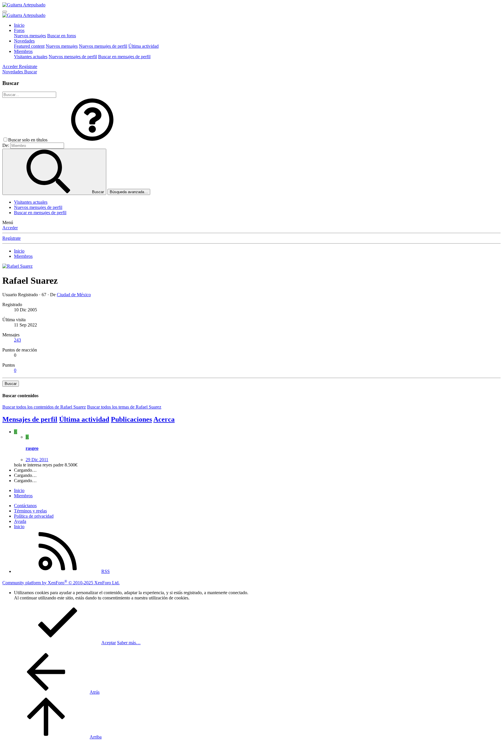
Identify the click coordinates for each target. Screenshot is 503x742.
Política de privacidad (34, 516)
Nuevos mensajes (30, 35)
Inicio (19, 25)
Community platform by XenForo (61, 582)
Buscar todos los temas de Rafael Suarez (124, 406)
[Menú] (4, 12)
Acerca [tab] (164, 419)
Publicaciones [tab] (131, 419)
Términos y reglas (30, 510)
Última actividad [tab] (84, 419)
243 (17, 340)
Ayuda (20, 521)
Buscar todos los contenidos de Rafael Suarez (44, 406)
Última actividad (143, 46)
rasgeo (32, 448)
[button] (92, 139)
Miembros (23, 51)
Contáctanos (25, 505)
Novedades (24, 40)
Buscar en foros (61, 35)
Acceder (10, 227)
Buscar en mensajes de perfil (124, 56)
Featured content (29, 46)
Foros (19, 30)
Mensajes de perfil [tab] (29, 419)
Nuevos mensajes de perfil (103, 46)
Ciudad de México (74, 294)
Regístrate (11, 238)
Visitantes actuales (30, 56)
